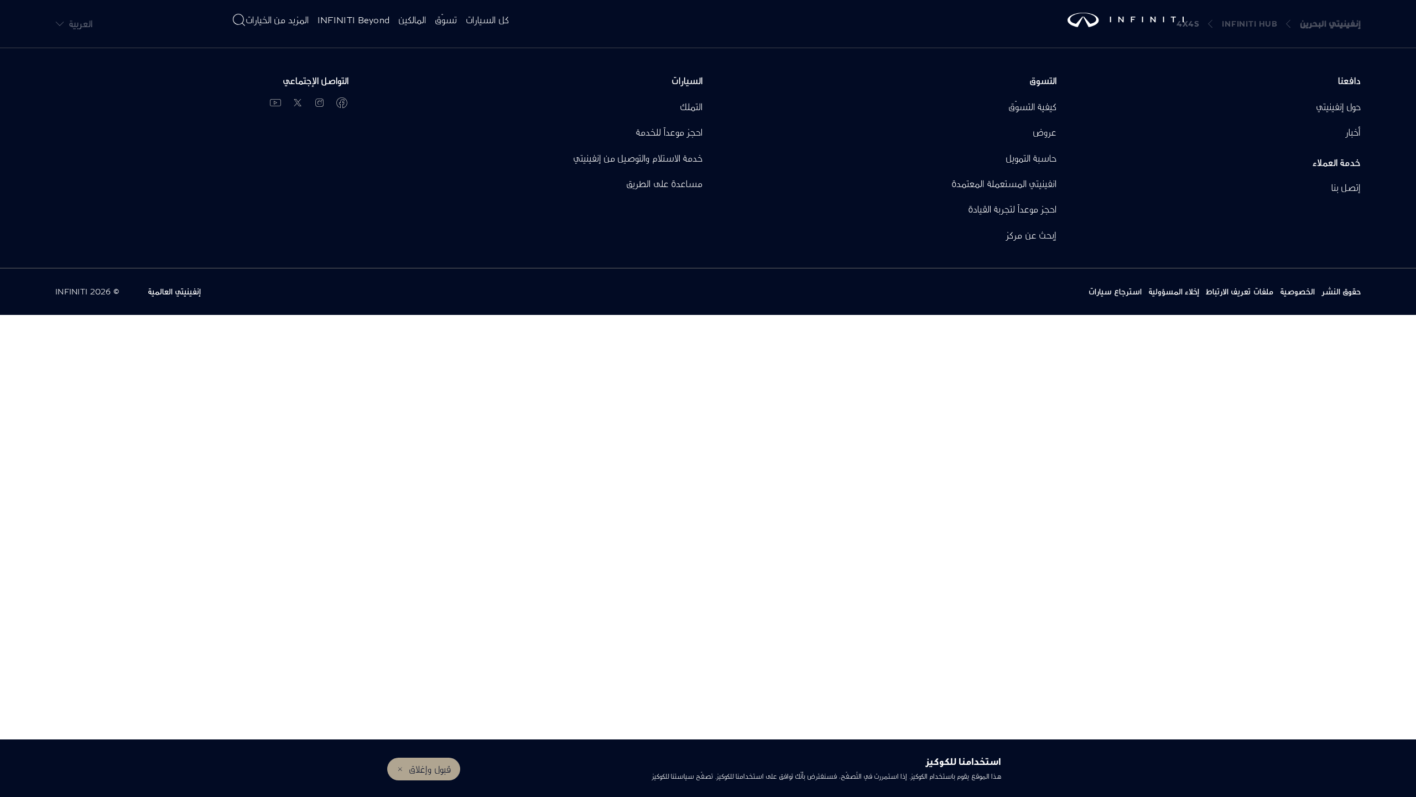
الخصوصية (1297, 291)
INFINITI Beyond (353, 19)
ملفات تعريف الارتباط (1239, 291)
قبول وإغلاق (429, 769)
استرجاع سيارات (1115, 291)
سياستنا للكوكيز (673, 776)
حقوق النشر (1341, 291)
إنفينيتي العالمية (174, 291)
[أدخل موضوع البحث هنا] (239, 20)
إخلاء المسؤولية (1173, 291)
